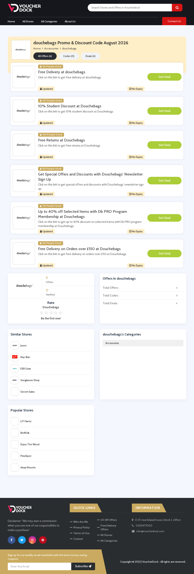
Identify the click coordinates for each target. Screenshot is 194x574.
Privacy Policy (81, 527)
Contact (78, 538)
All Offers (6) (45, 56)
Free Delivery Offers (108, 527)
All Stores (28, 21)
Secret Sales (27, 391)
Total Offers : (140, 287)
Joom (23, 345)
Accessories (112, 343)
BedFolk (24, 432)
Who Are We (80, 521)
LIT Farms (25, 421)
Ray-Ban (25, 357)
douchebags (69, 48)
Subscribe (81, 566)
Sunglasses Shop (30, 380)
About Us (70, 21)
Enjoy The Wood (29, 444)
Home (11, 21)
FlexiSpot (25, 456)
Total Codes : (140, 295)
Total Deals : (140, 303)
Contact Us (174, 21)
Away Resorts (28, 467)
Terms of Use (81, 533)
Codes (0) (68, 56)
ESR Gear (25, 368)
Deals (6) (90, 56)
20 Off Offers (109, 520)
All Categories (49, 21)
